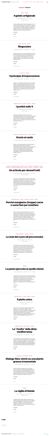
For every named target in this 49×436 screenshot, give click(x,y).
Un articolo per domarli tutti (24, 170)
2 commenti (33, 364)
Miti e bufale (24, 43)
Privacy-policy (14, 433)
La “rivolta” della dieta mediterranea (24, 330)
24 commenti (33, 173)
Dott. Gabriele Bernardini (21, 18)
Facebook (42, 1)
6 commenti (33, 334)
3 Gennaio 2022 (27, 173)
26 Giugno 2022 (27, 140)
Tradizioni (26, 12)
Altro (26, 166)
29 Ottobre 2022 (29, 109)
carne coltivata (16, 96)
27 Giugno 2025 (30, 18)
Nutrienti (30, 167)
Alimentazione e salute (18, 103)
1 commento (33, 49)
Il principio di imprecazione (24, 75)
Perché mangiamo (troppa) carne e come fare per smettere (24, 204)
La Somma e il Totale (6, 1)
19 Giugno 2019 (27, 334)
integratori (8, 167)
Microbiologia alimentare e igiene (17, 167)
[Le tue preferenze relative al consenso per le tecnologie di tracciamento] (47, 434)
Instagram (38, 1)
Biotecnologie (36, 166)
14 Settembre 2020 (30, 302)
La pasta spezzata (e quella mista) (24, 268)
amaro (15, 159)
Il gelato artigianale (24, 15)
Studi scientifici (36, 167)
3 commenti (33, 271)
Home (24, 1)
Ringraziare (24, 46)
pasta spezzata (16, 289)
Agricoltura (16, 134)
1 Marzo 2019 (27, 364)
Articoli (27, 1)
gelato (15, 36)
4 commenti (33, 140)
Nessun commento (25, 20)
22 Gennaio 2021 (27, 271)
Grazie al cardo (24, 137)
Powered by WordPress (21, 433)
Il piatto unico (24, 299)
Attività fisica (30, 166)
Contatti (34, 1)
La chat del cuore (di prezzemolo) (24, 236)
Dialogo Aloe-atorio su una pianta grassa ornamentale (24, 360)
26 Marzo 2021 (30, 239)
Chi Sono (30, 1)
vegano (15, 127)
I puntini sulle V (24, 106)
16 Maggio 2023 (27, 49)
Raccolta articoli (16, 192)
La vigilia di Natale (25, 390)
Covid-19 (40, 166)
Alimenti (22, 12)
